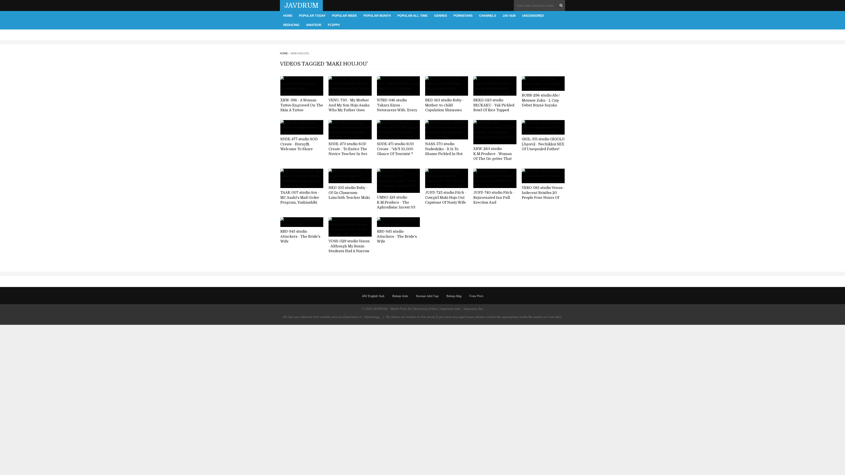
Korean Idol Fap (427, 296)
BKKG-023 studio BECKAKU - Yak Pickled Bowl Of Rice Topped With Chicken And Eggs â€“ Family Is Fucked (494, 110)
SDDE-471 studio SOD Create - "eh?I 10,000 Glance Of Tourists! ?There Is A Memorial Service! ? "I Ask (395, 154)
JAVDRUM (301, 5)
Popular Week (344, 15)
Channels (487, 15)
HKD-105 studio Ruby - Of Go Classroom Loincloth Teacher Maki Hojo (349, 195)
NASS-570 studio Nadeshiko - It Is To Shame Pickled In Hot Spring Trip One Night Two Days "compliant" (444, 154)
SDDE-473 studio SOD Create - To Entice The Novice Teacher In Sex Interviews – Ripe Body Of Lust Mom (348, 154)
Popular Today (312, 15)
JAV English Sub (373, 296)
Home (287, 15)
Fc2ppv (334, 25)
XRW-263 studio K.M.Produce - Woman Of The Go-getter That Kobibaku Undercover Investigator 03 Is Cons (493, 159)
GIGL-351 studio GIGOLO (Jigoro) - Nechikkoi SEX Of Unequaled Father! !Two (543, 146)
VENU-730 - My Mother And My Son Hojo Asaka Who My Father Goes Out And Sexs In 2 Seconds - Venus (349, 110)
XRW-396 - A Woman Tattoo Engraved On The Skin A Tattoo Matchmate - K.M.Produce (301, 110)
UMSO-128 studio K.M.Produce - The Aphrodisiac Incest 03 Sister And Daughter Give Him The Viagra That (396, 210)
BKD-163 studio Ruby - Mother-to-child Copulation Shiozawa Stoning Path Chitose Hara (444, 110)
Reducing (291, 25)
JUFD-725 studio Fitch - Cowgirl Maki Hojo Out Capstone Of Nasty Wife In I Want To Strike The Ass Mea (445, 203)
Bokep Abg (453, 296)
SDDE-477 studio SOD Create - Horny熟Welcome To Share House (299, 146)
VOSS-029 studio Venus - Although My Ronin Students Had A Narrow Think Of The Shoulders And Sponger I (350, 251)
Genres (440, 15)
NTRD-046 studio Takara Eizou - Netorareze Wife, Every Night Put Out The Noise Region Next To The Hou (398, 110)
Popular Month (377, 15)
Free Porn (476, 296)
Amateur (313, 25)
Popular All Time (412, 15)
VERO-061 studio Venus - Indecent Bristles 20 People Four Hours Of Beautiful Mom (543, 195)
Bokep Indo (400, 296)
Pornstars (463, 15)
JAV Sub (509, 15)
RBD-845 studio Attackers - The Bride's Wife (300, 236)
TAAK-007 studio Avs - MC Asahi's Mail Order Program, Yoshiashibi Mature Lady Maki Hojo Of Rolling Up (300, 203)
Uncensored (533, 15)
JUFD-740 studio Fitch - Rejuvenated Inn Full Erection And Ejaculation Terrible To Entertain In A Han (493, 203)
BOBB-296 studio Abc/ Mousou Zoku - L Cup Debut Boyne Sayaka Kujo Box (541, 102)
